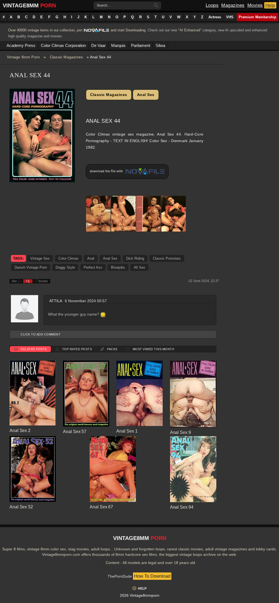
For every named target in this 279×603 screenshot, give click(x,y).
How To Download (152, 576)
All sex (139, 267)
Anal (90, 258)
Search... (103, 5)
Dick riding (135, 258)
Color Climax (68, 258)
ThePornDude (120, 576)
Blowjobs (118, 267)
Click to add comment (40, 334)
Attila (55, 301)
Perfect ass (93, 267)
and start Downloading (128, 30)
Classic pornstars (167, 258)
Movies (255, 5)
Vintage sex (40, 258)
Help (270, 5)
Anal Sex (145, 94)
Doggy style (65, 267)
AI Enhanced (190, 30)
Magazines (233, 5)
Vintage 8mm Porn (23, 57)
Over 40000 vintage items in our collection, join (45, 30)
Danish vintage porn (30, 267)
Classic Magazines (66, 57)
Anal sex (110, 258)
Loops (212, 5)
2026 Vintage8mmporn (139, 595)
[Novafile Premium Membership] (96, 32)
